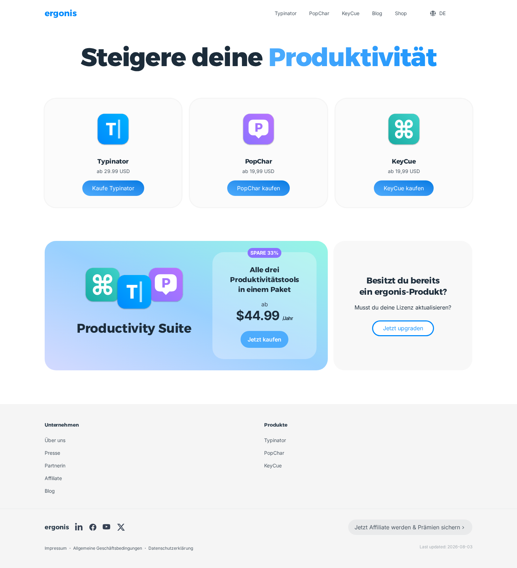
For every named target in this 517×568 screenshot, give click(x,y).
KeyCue (350, 13)
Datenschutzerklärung (170, 548)
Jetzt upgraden (403, 328)
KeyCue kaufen (404, 188)
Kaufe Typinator (113, 188)
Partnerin (55, 465)
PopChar (319, 13)
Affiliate (53, 478)
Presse (52, 453)
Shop (401, 13)
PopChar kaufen (258, 188)
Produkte (275, 425)
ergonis (57, 527)
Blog (377, 13)
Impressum (56, 548)
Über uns (55, 440)
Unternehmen (61, 425)
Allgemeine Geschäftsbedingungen (108, 548)
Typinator (285, 13)
